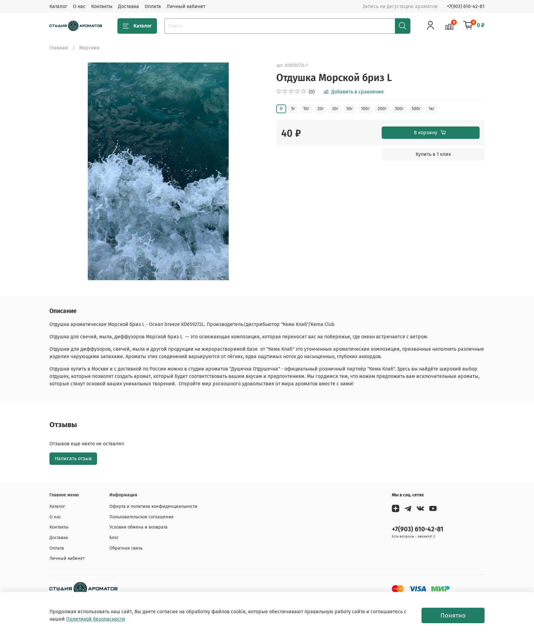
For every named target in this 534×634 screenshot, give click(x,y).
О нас (79, 6)
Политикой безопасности (95, 619)
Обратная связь (125, 548)
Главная (58, 48)
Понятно (453, 615)
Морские (89, 48)
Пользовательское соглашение (141, 517)
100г (365, 108)
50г (349, 108)
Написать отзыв (73, 458)
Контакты (101, 6)
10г (306, 108)
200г (382, 108)
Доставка (128, 6)
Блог (114, 537)
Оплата (153, 6)
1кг (431, 108)
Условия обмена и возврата (138, 527)
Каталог (58, 6)
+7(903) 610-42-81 (466, 6)
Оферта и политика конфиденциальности (153, 506)
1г (281, 108)
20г (320, 108)
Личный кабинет (186, 6)
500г (416, 108)
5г (293, 108)
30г (335, 108)
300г (399, 108)
